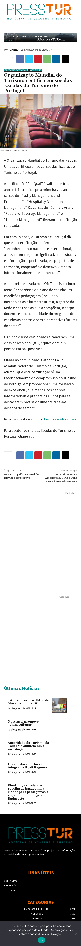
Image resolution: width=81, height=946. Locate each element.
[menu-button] (75, 28)
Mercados (35, 70)
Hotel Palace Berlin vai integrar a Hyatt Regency (28, 766)
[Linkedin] (56, 59)
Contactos (10, 880)
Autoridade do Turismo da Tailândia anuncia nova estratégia (28, 746)
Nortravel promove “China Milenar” (23, 723)
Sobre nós (10, 885)
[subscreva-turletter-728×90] (40, 37)
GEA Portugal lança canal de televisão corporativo (21, 476)
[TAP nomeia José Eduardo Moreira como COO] (59, 705)
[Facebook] (20, 59)
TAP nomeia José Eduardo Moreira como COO (28, 702)
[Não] (76, 934)
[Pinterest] (38, 59)
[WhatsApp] (47, 59)
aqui (32, 436)
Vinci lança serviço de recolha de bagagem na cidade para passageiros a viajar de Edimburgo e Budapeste (28, 792)
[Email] (65, 59)
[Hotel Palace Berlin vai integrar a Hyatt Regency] (59, 769)
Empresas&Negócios (60, 419)
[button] (66, 28)
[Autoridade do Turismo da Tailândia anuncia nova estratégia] (59, 748)
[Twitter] (29, 59)
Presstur (13, 49)
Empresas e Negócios (16, 70)
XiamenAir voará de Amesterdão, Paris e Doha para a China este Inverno (61, 477)
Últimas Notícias (22, 688)
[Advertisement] (40, 535)
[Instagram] (40, 862)
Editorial (9, 890)
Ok (41, 940)
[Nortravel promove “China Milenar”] (59, 727)
